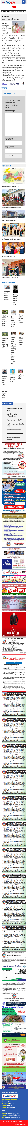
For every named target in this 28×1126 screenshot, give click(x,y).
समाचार (14, 7)
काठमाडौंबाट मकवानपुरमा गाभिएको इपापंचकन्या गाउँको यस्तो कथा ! (5, 343)
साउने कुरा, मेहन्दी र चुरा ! (20, 377)
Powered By (18, 1124)
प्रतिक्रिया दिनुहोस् (10, 111)
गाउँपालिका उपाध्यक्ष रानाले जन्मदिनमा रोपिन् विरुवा (5, 320)
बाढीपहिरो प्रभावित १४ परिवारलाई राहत (11, 208)
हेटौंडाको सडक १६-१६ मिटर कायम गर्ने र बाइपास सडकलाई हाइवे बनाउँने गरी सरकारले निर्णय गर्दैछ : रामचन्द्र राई (13, 351)
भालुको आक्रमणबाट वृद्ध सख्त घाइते (10, 186)
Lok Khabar (23, 1124)
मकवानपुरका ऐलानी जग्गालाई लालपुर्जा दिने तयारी (7, 295)
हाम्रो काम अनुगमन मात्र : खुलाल (4, 394)
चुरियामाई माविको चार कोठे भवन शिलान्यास (21, 319)
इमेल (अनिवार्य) (9, 147)
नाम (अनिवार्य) (9, 139)
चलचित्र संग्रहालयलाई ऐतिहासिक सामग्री (11, 239)
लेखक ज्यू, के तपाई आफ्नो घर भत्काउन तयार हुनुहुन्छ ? (15, 299)
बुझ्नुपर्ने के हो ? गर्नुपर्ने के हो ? (12, 380)
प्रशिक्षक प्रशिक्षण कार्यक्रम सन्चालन (13, 439)
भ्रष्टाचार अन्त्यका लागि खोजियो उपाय (21, 341)
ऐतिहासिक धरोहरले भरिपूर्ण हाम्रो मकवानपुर (4, 380)
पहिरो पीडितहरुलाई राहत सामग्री (10, 278)
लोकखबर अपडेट (7, 403)
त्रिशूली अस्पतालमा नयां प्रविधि (9, 220)
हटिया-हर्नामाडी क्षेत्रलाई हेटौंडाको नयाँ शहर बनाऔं (13, 321)
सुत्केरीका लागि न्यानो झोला (8, 256)
